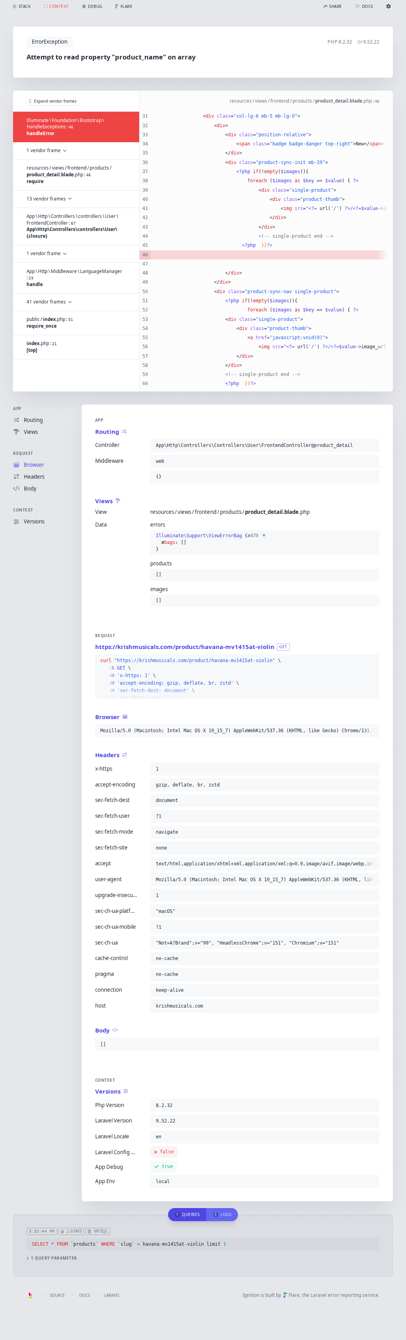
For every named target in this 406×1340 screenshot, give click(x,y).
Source (57, 1295)
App (17, 408)
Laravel (112, 1295)
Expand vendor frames (55, 101)
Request (23, 453)
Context (23, 510)
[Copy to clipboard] (372, 445)
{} (210, 542)
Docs (84, 1295)
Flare (294, 1295)
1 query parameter (54, 1258)
